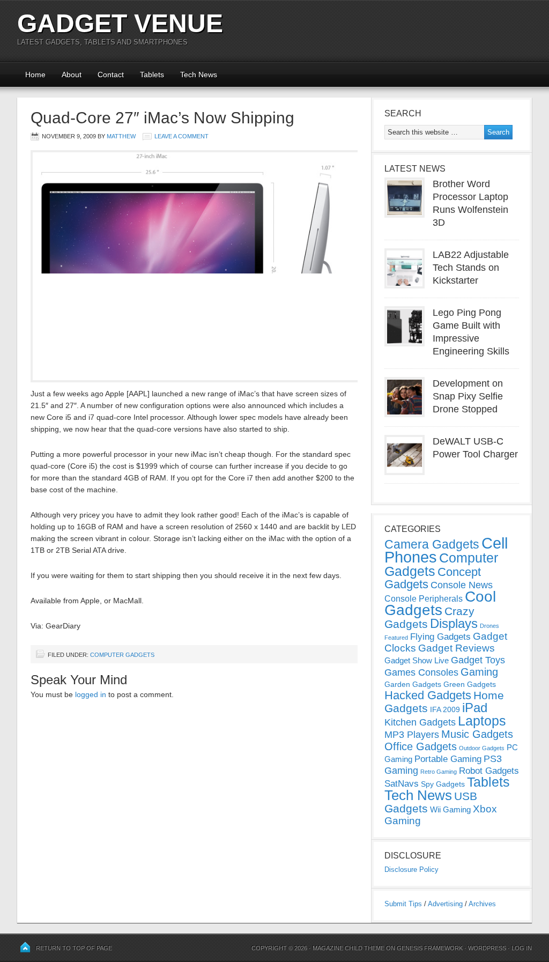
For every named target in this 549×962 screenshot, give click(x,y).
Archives (482, 904)
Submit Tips (403, 904)
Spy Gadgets (443, 784)
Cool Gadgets (440, 603)
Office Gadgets (420, 746)
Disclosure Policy (411, 869)
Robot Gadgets (489, 771)
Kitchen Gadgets (420, 722)
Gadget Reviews (456, 648)
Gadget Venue (120, 23)
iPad (474, 707)
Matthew (121, 136)
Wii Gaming (450, 809)
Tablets (152, 74)
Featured (396, 637)
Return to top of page (74, 948)
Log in (521, 948)
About (71, 74)
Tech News (198, 74)
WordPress (487, 948)
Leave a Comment (181, 136)
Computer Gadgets (122, 655)
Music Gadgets (477, 734)
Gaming (479, 672)
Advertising (445, 904)
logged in (90, 694)
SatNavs (401, 783)
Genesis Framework (430, 948)
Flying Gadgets (440, 636)
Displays (454, 623)
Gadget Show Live (416, 660)
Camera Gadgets (431, 544)
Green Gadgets (469, 684)
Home (35, 74)
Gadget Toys (478, 660)
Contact (111, 74)
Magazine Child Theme (348, 948)
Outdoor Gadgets (482, 748)
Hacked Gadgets (427, 695)
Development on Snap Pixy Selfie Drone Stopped (468, 396)
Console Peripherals (423, 598)
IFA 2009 (445, 709)
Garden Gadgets (412, 684)
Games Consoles (421, 672)
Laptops (482, 720)
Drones (489, 626)
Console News (462, 585)
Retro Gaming (438, 771)
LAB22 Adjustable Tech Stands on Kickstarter (471, 267)
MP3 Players (411, 734)
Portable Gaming (447, 759)
